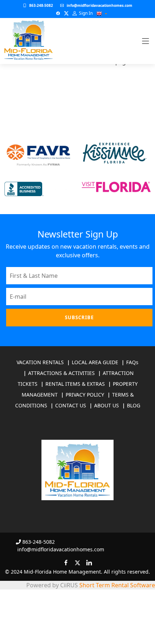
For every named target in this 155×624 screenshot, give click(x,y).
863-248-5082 (41, 5)
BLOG (133, 405)
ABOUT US (106, 405)
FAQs (132, 362)
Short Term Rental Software (117, 585)
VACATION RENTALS (40, 362)
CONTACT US (70, 405)
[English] (99, 14)
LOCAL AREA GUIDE (95, 362)
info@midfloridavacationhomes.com (99, 5)
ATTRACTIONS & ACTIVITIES (61, 373)
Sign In (85, 13)
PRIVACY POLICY (85, 394)
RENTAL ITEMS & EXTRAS (75, 383)
